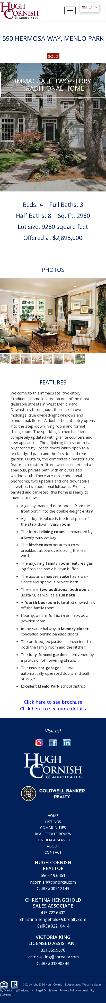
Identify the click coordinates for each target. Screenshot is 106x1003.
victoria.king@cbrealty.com (53, 957)
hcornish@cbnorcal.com (53, 882)
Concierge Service (53, 839)
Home (53, 815)
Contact (53, 852)
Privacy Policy (68, 990)
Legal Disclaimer (47, 990)
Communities (53, 827)
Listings (53, 821)
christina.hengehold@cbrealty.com (53, 919)
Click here (35, 702)
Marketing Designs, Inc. (19, 990)
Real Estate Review (53, 833)
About (53, 846)
